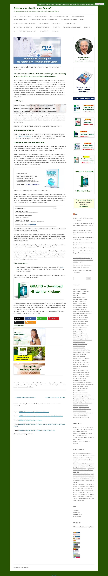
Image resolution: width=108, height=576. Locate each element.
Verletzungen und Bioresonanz (81, 407)
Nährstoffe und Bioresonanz (80, 370)
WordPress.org (77, 516)
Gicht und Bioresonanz (79, 342)
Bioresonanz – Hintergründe (80, 317)
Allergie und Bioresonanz (79, 293)
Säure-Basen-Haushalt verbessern (23, 27)
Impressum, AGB (44, 31)
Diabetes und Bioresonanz (80, 327)
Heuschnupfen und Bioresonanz (81, 350)
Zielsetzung (56, 27)
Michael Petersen (41, 383)
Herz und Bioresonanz (79, 348)
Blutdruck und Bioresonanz (80, 319)
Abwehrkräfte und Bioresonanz (81, 291)
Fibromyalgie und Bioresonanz (81, 338)
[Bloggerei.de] (76, 557)
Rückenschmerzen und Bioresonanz (82, 382)
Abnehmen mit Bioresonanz (80, 289)
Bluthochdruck (43, 23)
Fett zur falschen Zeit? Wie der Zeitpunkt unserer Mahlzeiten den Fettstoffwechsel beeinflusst (83, 486)
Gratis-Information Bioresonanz (59, 16)
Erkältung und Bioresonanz (80, 334)
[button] (19, 318)
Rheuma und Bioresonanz (79, 380)
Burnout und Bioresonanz (79, 323)
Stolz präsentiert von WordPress (21, 567)
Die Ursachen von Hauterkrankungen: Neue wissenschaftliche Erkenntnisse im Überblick (83, 260)
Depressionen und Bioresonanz (81, 325)
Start (15, 16)
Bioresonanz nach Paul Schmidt (49, 385)
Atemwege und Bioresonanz (80, 305)
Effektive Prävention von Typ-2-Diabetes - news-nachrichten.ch (37, 430)
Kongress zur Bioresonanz (79, 356)
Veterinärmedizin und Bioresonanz (82, 409)
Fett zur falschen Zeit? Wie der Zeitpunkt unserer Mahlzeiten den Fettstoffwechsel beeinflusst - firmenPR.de (83, 466)
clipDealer (90, 527)
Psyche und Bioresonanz (79, 378)
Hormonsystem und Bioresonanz (81, 352)
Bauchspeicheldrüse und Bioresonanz (82, 311)
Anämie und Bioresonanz (79, 301)
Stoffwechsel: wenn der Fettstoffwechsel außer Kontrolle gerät (83, 470)
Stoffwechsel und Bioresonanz (81, 397)
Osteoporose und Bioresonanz (81, 374)
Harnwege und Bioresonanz (80, 344)
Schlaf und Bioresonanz (79, 390)
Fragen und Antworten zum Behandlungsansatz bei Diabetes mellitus (82, 460)
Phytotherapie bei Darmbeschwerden (82, 270)
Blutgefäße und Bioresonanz (80, 321)
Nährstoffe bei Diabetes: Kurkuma (55, 397)
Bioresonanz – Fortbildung (80, 315)
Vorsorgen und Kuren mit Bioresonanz (83, 413)
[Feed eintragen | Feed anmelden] (75, 549)
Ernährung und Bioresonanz (80, 336)
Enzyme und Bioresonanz (79, 329)
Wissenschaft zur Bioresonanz (71, 27)
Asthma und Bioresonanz (79, 303)
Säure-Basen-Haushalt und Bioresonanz (83, 384)
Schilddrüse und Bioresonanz (80, 388)
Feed (76, 214)
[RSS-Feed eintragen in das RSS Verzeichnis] (76, 533)
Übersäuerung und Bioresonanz (81, 401)
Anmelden (76, 510)
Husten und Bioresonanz (79, 354)
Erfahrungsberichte (40, 16)
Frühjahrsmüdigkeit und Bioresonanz (82, 340)
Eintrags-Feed (76, 512)
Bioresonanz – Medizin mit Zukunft (33, 8)
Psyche (82, 20)
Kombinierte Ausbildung (42, 27)
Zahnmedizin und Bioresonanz (81, 417)
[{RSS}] (76, 543)
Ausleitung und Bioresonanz (80, 307)
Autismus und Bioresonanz (80, 309)
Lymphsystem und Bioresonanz (81, 362)
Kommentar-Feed (77, 514)
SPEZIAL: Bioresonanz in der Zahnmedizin (24, 23)
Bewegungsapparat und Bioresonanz (82, 313)
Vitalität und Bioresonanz (79, 411)
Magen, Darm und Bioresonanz (81, 364)
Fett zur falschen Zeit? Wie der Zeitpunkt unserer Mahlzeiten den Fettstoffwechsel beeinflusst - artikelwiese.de (83, 476)
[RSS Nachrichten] (76, 547)
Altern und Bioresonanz (79, 297)
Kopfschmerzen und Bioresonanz (81, 358)
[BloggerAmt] (76, 537)
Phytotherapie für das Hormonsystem (83, 218)
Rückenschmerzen (70, 23)
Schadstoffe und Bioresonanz (80, 386)
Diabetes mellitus (56, 23)
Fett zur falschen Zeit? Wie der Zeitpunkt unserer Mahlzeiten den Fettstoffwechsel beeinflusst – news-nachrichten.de (83, 494)
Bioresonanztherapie (23, 387)
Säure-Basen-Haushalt (24, 136)
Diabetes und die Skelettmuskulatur (24, 397)
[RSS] (74, 541)
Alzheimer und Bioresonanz (80, 299)
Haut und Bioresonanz (79, 346)
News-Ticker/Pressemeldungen (27, 31)
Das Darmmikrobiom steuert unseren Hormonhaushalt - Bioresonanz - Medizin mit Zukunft (83, 455)
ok (99, 4)
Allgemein (51, 383)
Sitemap (54, 575)
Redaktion (87, 27)
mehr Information (89, 4)
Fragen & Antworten (25, 16)
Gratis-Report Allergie (78, 16)
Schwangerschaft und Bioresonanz (82, 395)
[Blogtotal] (76, 539)
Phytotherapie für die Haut (80, 248)
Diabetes (31, 387)
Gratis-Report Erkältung (20, 20)
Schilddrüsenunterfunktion (69, 20)
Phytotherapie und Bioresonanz (81, 376)
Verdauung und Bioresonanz (80, 405)
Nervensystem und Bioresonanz (81, 372)
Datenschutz (55, 31)
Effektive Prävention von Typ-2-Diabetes (30, 420)
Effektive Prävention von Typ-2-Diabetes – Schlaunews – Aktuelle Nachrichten (41, 416)
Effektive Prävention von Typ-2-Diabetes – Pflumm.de (34, 412)
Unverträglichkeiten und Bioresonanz (82, 403)
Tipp (15, 31)
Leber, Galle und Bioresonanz (80, 360)
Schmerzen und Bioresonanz (80, 392)
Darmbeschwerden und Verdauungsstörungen (44, 20)
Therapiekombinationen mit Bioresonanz (83, 399)
